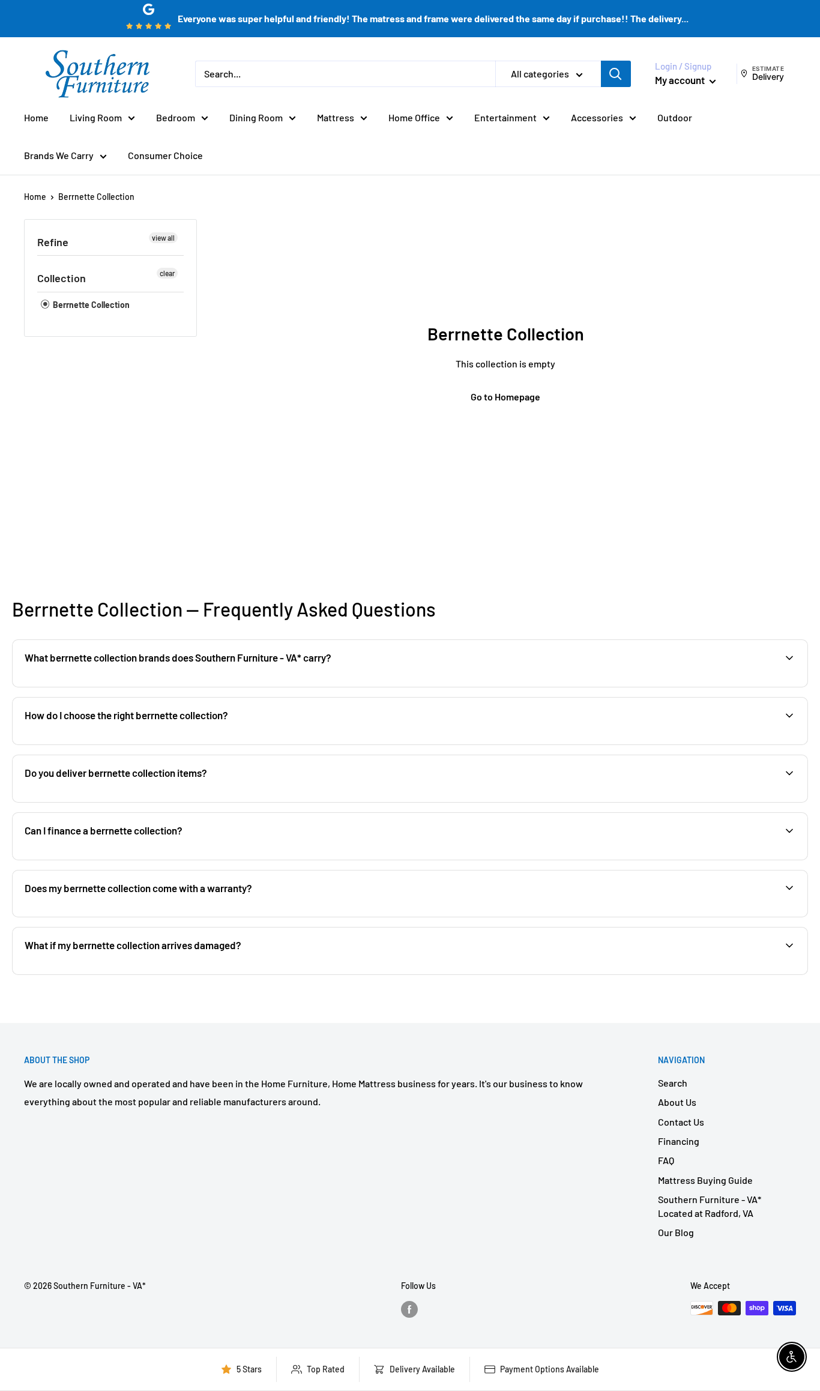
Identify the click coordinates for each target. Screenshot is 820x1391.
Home (36, 117)
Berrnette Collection (96, 197)
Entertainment (505, 117)
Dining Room (256, 117)
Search (672, 1082)
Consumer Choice (165, 155)
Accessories (597, 117)
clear (167, 273)
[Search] (616, 74)
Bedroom (175, 117)
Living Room (96, 117)
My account (681, 80)
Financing (678, 1141)
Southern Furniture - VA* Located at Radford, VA (709, 1205)
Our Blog (676, 1232)
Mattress (335, 117)
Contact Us (681, 1121)
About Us (677, 1102)
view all (163, 238)
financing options (118, 858)
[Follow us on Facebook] (409, 1309)
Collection (61, 278)
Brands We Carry (59, 155)
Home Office (414, 117)
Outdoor (674, 117)
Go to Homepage (505, 396)
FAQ (666, 1160)
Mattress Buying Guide (705, 1180)
